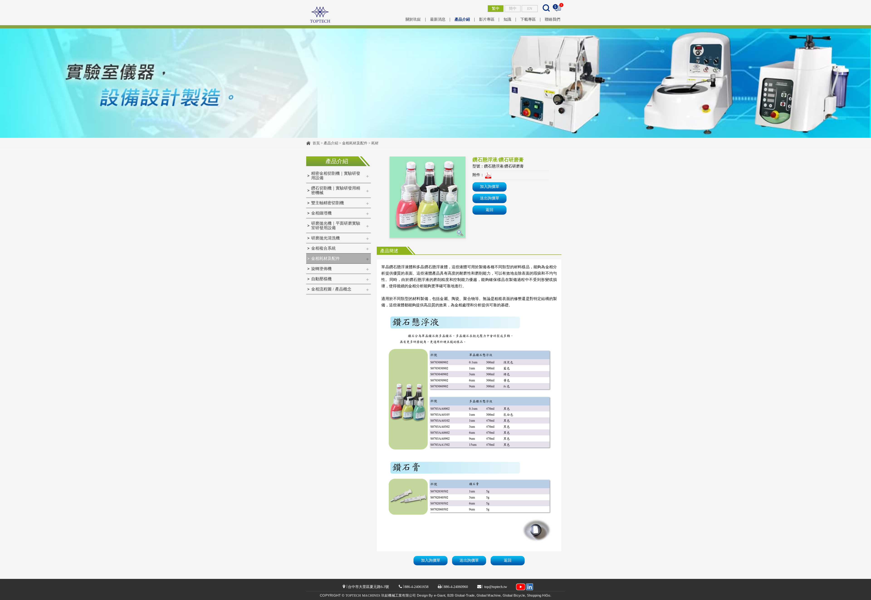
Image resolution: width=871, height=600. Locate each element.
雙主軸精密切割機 (327, 203)
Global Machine (489, 595)
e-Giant (439, 595)
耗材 (375, 143)
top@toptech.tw (495, 587)
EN (529, 8)
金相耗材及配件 (354, 143)
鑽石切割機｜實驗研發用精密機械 (335, 190)
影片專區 (486, 19)
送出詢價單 (489, 198)
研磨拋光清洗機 (325, 238)
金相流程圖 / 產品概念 (331, 289)
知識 (507, 19)
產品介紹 (462, 19)
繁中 (495, 8)
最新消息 (437, 19)
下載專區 (528, 19)
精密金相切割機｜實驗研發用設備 (335, 175)
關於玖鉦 (413, 19)
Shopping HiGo (538, 595)
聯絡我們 (552, 19)
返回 (489, 210)
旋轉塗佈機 (321, 268)
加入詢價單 (489, 186)
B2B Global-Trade (461, 595)
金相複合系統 (323, 248)
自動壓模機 (321, 279)
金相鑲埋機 (321, 213)
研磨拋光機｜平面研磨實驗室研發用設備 (335, 225)
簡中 (512, 8)
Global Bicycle (514, 595)
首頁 (316, 143)
